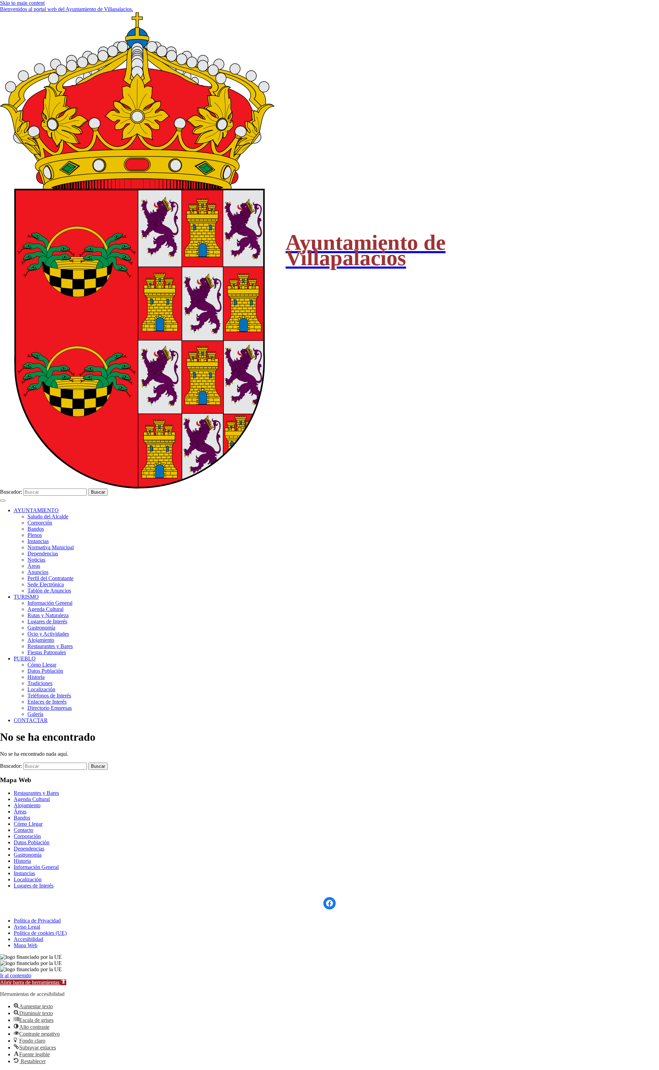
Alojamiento (40, 640)
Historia (36, 677)
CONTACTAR (31, 720)
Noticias (36, 560)
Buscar (98, 492)
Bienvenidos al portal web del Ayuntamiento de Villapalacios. (66, 9)
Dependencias (42, 553)
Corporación (27, 836)
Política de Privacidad (37, 921)
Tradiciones (40, 683)
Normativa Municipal (50, 547)
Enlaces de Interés (47, 702)
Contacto (23, 830)
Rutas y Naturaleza (48, 615)
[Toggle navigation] (2, 500)
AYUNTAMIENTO (36, 510)
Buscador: (11, 492)
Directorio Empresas (49, 708)
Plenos (34, 535)
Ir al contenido (15, 975)
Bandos (35, 529)
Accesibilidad (28, 939)
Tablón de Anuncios (49, 590)
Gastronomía (41, 628)
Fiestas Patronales (46, 652)
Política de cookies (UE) (40, 933)
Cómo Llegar (41, 665)
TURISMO (26, 597)
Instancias (38, 541)
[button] (33, 982)
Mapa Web (25, 945)
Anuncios (37, 572)
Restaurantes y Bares (50, 646)
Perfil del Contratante (50, 578)
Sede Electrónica (45, 584)
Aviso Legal (27, 927)
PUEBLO (25, 658)
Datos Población (45, 671)
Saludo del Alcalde (47, 516)
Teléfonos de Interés (49, 695)
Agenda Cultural (45, 609)
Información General (49, 603)
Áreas (33, 566)
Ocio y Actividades (48, 634)
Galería (35, 714)
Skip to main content (22, 3)
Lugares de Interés (47, 621)
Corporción (39, 523)
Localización (41, 689)
